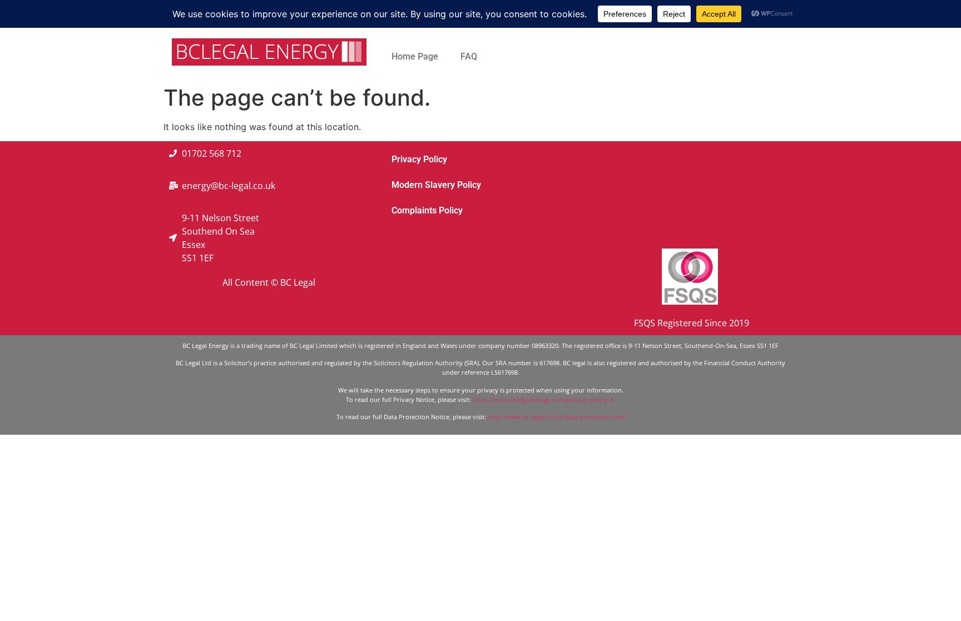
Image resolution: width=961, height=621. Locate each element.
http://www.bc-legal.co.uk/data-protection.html (556, 417)
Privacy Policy (419, 159)
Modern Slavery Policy (436, 185)
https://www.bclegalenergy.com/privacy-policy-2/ (544, 399)
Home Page (415, 56)
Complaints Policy (427, 210)
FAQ (468, 56)
